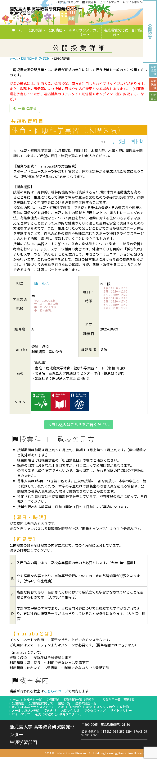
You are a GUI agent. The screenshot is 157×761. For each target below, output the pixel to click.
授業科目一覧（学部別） (36, 58)
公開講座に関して (41, 703)
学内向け (50, 710)
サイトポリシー (135, 2)
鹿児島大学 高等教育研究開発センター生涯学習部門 (46, 10)
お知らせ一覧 (33, 699)
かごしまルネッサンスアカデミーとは (38, 706)
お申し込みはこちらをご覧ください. (78, 424)
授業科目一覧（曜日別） (119, 699)
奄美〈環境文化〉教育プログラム (58, 714)
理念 (89, 706)
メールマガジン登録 (25, 710)
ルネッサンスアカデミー (84, 32)
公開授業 (36, 29)
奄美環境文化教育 (116, 32)
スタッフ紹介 (105, 706)
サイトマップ (110, 2)
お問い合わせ (70, 710)
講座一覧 (64, 703)
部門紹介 (139, 29)
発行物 (124, 706)
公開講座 (56, 29)
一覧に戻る (27, 108)
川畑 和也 (128, 141)
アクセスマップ (69, 2)
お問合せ (90, 2)
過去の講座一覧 (85, 703)
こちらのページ (56, 690)
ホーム (17, 29)
